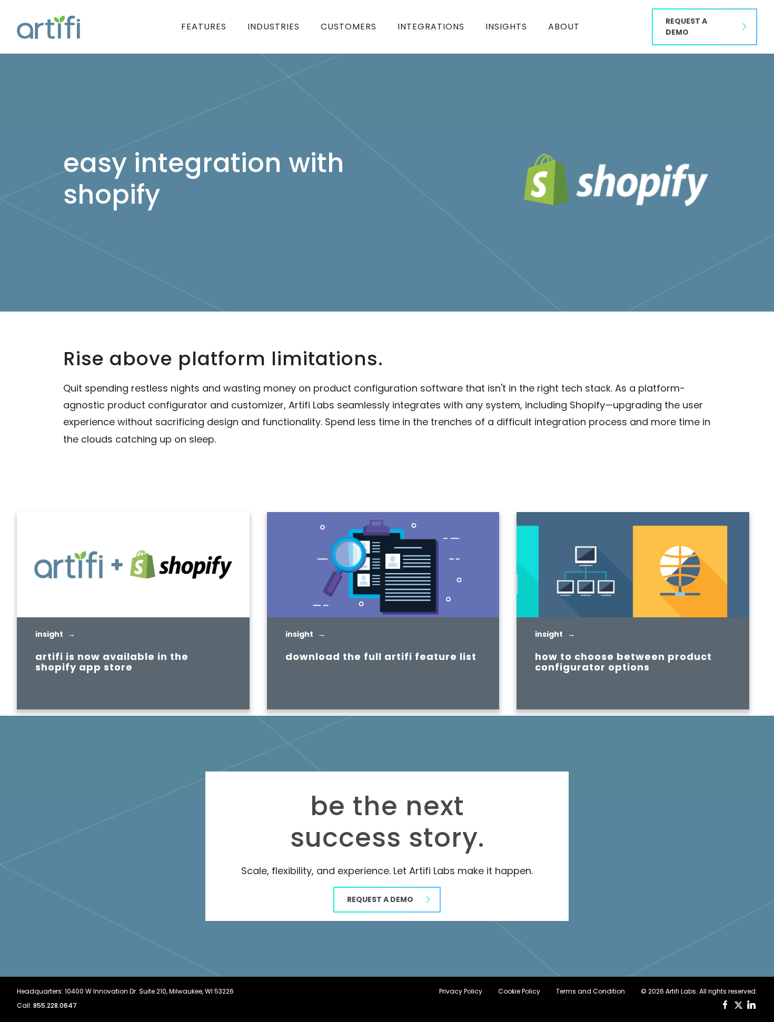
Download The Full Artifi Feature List (381, 657)
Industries (273, 27)
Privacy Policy (460, 991)
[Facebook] (725, 1004)
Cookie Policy (519, 991)
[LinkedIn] (751, 1004)
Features (203, 27)
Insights (506, 27)
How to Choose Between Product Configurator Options (623, 662)
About (564, 27)
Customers (348, 27)
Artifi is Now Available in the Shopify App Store (111, 662)
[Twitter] (738, 1005)
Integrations (431, 27)
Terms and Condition (590, 991)
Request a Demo (686, 26)
